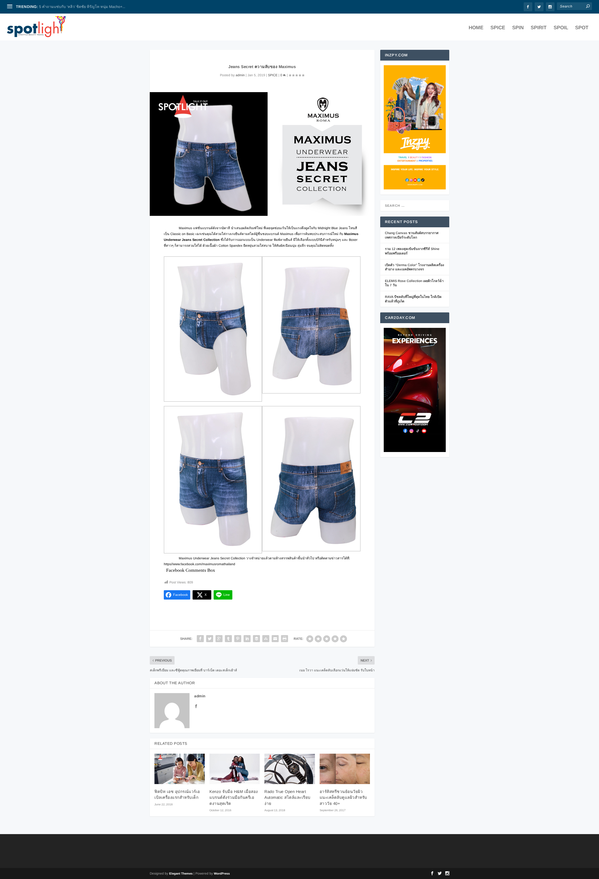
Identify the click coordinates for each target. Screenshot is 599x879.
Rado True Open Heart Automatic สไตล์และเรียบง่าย (287, 797)
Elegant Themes (181, 873)
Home (476, 28)
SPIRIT (539, 28)
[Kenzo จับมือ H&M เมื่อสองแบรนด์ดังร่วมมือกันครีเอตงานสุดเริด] (234, 769)
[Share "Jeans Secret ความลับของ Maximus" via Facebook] (200, 638)
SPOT (581, 28)
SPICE (497, 28)
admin (240, 75)
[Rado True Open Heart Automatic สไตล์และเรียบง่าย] (289, 769)
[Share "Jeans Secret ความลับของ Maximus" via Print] (284, 638)
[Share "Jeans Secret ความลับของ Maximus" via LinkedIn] (247, 638)
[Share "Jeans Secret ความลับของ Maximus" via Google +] (219, 638)
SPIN (518, 28)
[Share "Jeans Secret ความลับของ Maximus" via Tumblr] (228, 638)
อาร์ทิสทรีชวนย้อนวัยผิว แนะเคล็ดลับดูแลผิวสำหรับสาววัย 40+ (343, 797)
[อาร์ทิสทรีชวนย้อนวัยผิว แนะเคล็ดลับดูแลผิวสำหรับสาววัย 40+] (345, 769)
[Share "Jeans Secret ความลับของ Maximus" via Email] (275, 638)
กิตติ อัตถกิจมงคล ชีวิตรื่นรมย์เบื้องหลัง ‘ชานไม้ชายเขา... (85, 7)
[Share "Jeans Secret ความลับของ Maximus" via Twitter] (209, 638)
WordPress (222, 873)
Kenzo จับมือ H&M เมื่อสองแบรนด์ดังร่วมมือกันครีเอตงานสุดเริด (233, 797)
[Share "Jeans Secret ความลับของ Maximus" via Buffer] (256, 638)
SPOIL (561, 28)
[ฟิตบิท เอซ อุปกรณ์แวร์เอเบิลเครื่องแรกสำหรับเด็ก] (179, 769)
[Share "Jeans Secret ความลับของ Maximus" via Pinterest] (237, 638)
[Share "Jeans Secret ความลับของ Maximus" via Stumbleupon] (265, 638)
